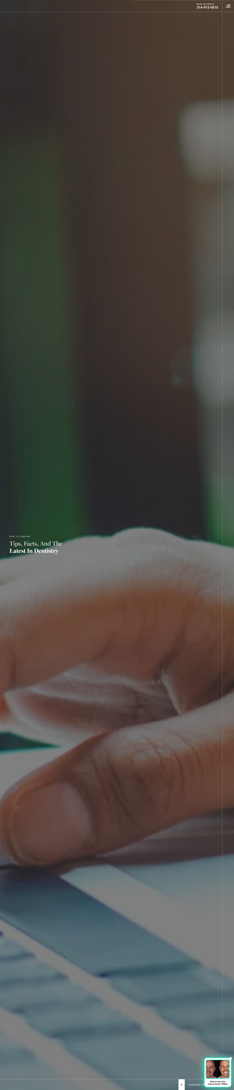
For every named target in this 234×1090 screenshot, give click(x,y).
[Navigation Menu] (228, 6)
